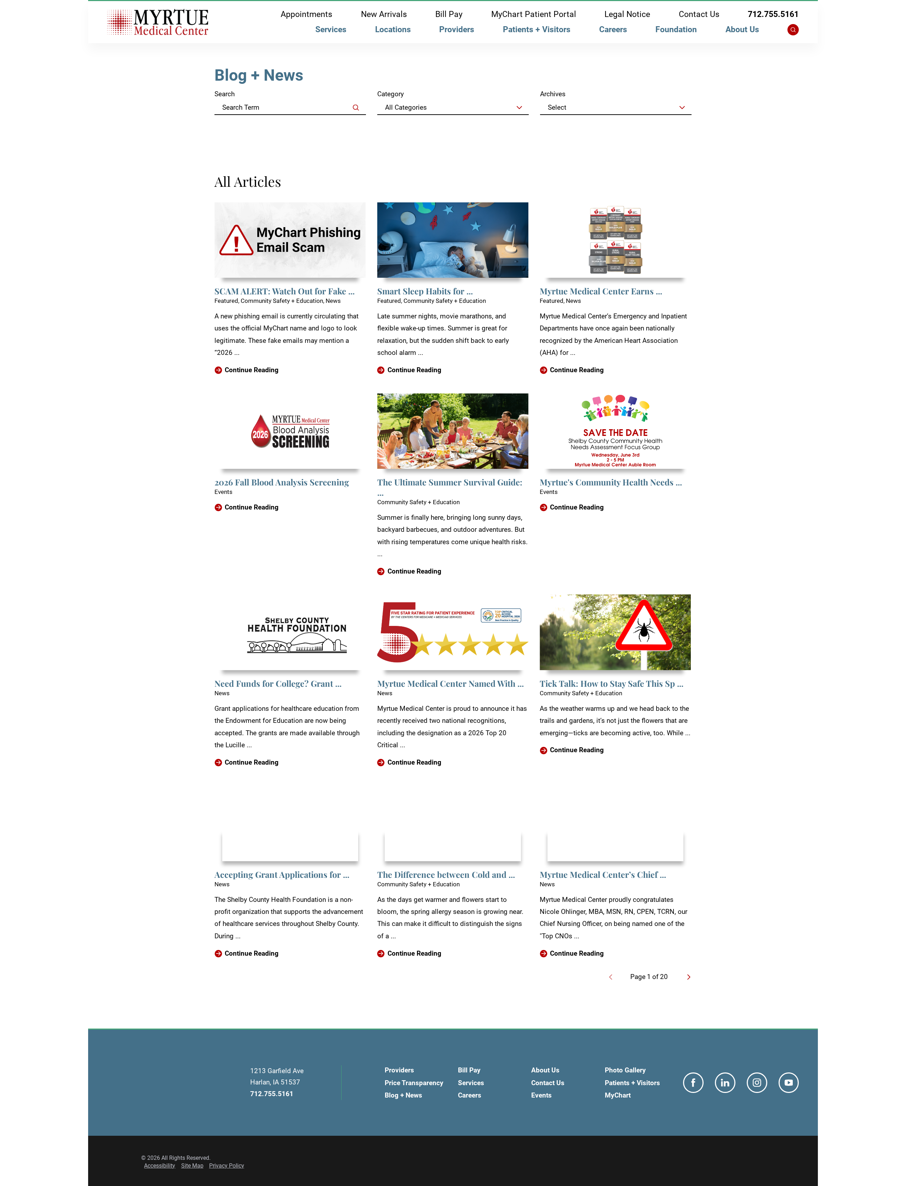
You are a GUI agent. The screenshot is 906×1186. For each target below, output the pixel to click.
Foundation (676, 29)
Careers (613, 29)
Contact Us (699, 15)
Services (330, 29)
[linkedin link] (725, 1082)
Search (224, 94)
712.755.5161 (773, 15)
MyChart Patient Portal (533, 15)
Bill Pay (449, 15)
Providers (456, 29)
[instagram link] (757, 1082)
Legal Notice (627, 15)
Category (390, 94)
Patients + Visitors (536, 29)
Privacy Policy (226, 1165)
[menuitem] (331, 31)
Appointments (306, 15)
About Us (742, 29)
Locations (393, 29)
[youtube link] (789, 1082)
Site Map (192, 1165)
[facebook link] (693, 1082)
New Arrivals (384, 15)
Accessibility (159, 1165)
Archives (553, 94)
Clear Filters (666, 126)
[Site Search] (793, 29)
